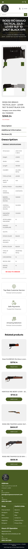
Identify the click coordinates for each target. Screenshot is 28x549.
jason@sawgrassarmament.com (12, 494)
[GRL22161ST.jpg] (14, 64)
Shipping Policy (18, 520)
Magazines (4, 520)
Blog (15, 515)
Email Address (5, 492)
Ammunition (5, 517)
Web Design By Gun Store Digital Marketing (14, 547)
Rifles (12, 33)
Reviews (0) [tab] (7, 134)
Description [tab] (7, 126)
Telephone (4, 499)
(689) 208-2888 (6, 501)
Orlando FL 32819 (6, 488)
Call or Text (5, 538)
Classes (16, 512)
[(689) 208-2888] (25, 2)
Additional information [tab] (11, 130)
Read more (14, 367)
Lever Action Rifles (15, 110)
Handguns (4, 512)
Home (7, 33)
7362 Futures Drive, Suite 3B (9, 486)
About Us (17, 510)
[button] (3, 2)
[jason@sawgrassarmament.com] (23, 2)
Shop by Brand (6, 510)
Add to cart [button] (14, 399)
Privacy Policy (18, 523)
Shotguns (4, 523)
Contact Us (17, 517)
